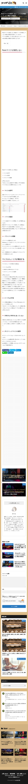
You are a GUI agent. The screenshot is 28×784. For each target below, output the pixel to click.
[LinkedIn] (10, 353)
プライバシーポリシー (10, 775)
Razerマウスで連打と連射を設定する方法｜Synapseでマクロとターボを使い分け (20, 564)
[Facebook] (5, 350)
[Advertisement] (14, 110)
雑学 (24, 620)
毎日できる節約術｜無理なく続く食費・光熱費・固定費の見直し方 (14, 635)
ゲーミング (16, 18)
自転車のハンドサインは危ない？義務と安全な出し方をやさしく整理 (14, 654)
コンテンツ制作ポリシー (14, 777)
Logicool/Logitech (10, 544)
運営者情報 (12, 773)
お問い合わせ (5, 773)
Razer (12, 18)
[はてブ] (18, 350)
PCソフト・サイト (22, 658)
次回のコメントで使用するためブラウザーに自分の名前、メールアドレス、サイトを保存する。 (14, 597)
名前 (3, 589)
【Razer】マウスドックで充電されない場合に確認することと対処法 (20, 760)
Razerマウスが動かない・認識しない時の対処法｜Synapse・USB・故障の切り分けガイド (7, 761)
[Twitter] (12, 350)
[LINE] (4, 353)
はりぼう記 (17, 780)
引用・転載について (21, 773)
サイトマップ (20, 775)
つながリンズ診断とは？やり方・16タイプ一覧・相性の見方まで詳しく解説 (14, 673)
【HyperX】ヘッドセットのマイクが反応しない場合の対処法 (20, 554)
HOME (3, 26)
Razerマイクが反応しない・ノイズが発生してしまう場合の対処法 (7, 743)
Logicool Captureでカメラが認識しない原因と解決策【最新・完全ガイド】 (20, 546)
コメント (4, 575)
